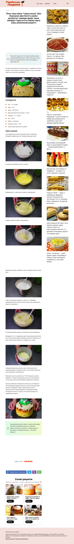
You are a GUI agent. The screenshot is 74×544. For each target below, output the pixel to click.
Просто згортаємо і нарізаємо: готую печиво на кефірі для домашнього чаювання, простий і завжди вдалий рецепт (57, 119)
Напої (54, 3)
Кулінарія (47, 3)
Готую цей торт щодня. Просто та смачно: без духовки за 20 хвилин (56, 56)
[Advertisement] (24, 40)
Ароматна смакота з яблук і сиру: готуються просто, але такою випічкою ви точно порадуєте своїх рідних (57, 30)
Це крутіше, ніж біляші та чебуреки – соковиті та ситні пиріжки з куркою (56, 171)
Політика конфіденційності (22, 539)
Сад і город (39, 3)
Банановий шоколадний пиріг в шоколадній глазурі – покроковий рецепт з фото (57, 146)
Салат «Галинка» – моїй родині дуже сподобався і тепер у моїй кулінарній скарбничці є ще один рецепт (57, 257)
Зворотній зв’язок (10, 539)
